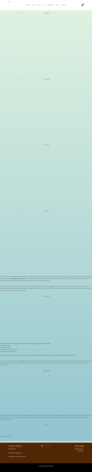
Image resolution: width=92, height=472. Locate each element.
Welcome (28, 5)
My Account (38, 5)
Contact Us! (81, 451)
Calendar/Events (51, 5)
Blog (44, 5)
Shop (33, 5)
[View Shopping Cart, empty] (82, 5)
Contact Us (63, 5)
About (57, 5)
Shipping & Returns (79, 449)
